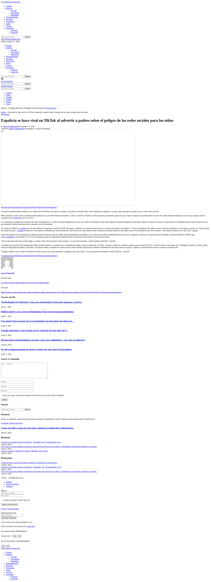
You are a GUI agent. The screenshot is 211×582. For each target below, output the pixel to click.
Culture (9, 99)
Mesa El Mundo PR (11, 126)
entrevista (17, 218)
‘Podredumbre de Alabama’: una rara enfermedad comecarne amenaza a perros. (41, 302)
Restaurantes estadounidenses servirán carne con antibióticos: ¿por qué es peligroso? (43, 340)
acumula (23, 228)
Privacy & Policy (12, 484)
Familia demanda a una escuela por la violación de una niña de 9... (34, 330)
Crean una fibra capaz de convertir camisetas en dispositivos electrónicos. (37, 428)
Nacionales (15, 13)
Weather (9, 97)
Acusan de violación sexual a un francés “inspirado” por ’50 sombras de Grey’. (31, 442)
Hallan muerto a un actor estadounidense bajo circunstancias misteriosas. (37, 311)
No (20, 536)
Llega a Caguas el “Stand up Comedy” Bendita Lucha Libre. (24, 451)
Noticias (9, 8)
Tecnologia (10, 22)
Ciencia (9, 26)
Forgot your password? (10, 509)
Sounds (9, 93)
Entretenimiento (12, 17)
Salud (8, 24)
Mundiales (15, 15)
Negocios (14, 33)
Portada (9, 6)
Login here (30, 526)
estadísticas (10, 237)
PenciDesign (51, 108)
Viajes (8, 104)
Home (3, 112)
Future (8, 102)
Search (27, 37)
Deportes (9, 19)
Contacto (9, 486)
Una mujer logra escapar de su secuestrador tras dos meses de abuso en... (37, 321)
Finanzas (14, 30)
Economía (10, 28)
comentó (20, 230)
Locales (14, 11)
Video (8, 95)
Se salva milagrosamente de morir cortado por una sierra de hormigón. (36, 349)
